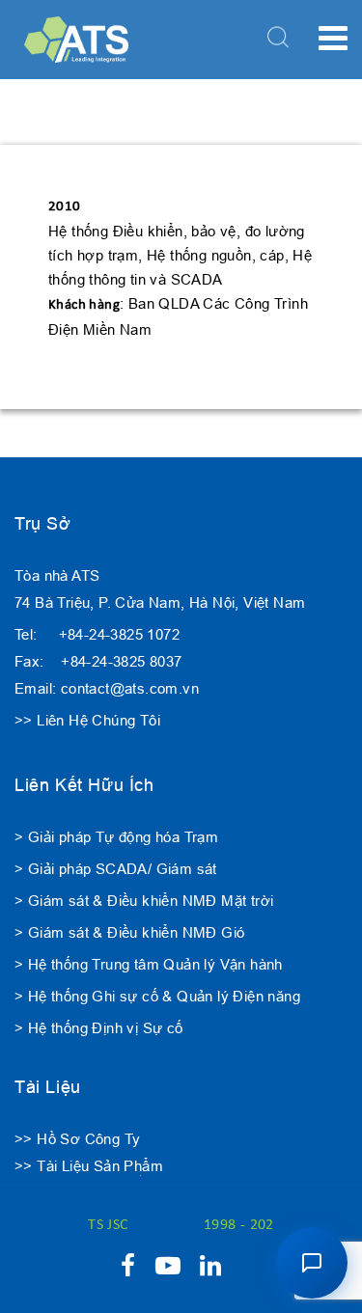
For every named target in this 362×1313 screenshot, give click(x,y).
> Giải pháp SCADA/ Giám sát (115, 869)
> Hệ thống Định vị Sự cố (98, 1028)
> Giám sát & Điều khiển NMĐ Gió (129, 932)
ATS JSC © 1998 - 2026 (181, 1225)
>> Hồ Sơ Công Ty (77, 1139)
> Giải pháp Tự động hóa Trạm (116, 837)
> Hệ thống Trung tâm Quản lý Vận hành (148, 964)
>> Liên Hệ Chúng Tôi (87, 720)
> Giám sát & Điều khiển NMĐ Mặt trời (143, 900)
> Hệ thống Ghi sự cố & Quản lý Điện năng (157, 996)
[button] (312, 1263)
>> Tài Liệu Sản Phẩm (88, 1166)
